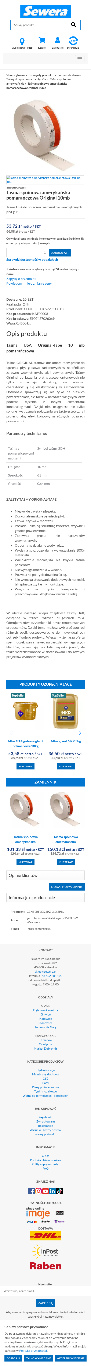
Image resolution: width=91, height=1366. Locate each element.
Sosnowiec (45, 1023)
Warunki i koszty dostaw (45, 1130)
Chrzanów (45, 1040)
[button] (80, 733)
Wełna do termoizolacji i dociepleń (45, 1095)
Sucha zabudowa (69, 75)
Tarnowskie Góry (45, 1027)
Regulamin (45, 1117)
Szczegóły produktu (41, 75)
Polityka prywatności (45, 1164)
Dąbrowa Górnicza (45, 1010)
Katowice (45, 1018)
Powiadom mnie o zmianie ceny (29, 283)
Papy (45, 1083)
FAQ (45, 1168)
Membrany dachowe (45, 1074)
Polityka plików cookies (45, 1160)
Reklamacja (45, 1125)
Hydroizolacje (45, 1070)
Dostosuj (13, 1358)
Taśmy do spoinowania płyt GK (26, 79)
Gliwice (46, 1014)
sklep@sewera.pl (46, 971)
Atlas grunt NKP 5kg (66, 741)
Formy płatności (45, 1134)
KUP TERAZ (25, 766)
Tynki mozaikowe (45, 1091)
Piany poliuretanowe (45, 1087)
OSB (45, 1078)
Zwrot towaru (45, 1121)
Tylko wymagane (38, 1358)
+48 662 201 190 (51, 976)
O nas (45, 1155)
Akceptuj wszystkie (70, 1358)
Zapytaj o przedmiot (21, 279)
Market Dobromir (45, 1048)
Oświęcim (45, 1044)
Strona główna (15, 75)
